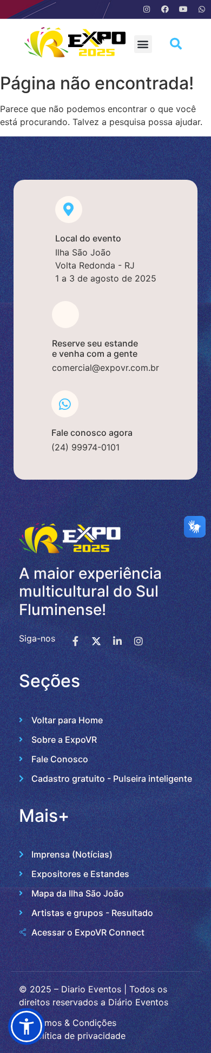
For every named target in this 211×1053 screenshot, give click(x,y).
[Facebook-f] (75, 641)
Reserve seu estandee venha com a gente (95, 348)
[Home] (75, 54)
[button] (143, 44)
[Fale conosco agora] (64, 403)
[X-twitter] (96, 641)
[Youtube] (183, 9)
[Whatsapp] (202, 9)
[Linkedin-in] (117, 641)
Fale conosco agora (92, 432)
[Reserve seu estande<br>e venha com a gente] (65, 314)
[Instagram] (146, 9)
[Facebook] (165, 9)
